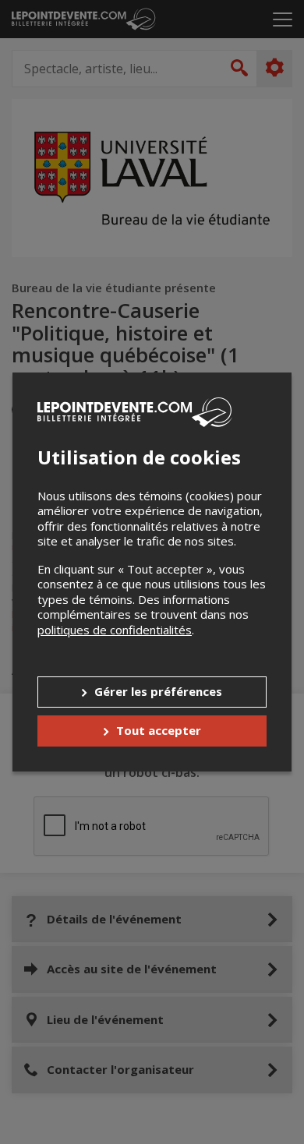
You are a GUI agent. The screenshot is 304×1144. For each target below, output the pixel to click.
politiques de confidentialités (114, 629)
